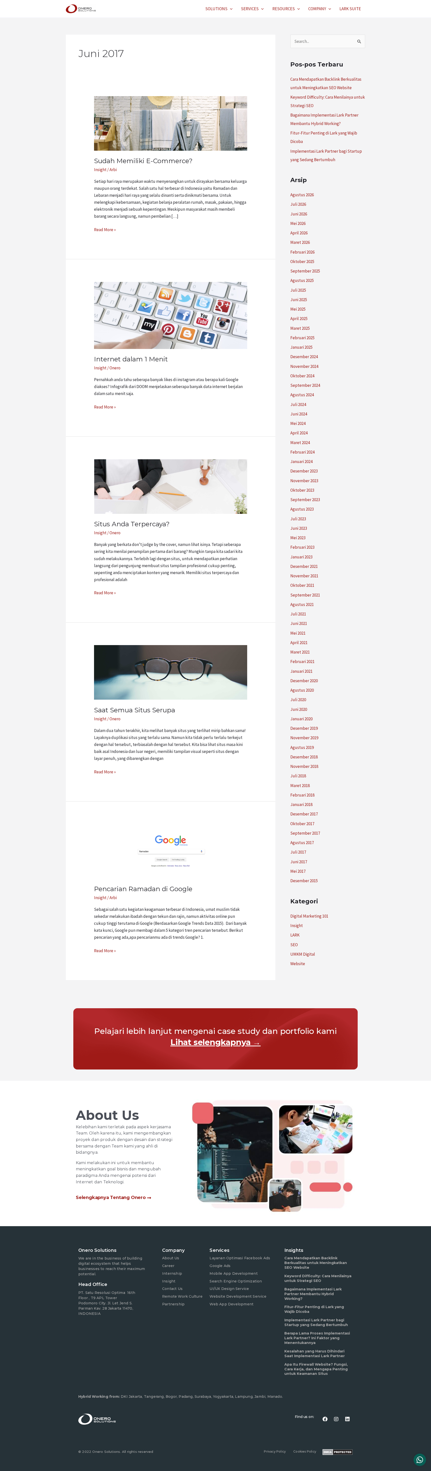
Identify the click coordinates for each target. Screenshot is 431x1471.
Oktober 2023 (302, 490)
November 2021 (304, 576)
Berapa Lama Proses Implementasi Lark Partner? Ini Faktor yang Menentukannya (317, 1338)
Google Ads (220, 1266)
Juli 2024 (298, 404)
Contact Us (172, 1288)
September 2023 (305, 499)
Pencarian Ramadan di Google (143, 889)
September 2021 (305, 595)
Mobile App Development (233, 1273)
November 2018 (304, 766)
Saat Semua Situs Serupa (134, 710)
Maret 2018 (300, 785)
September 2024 (305, 385)
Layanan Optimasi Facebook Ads (240, 1258)
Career (168, 1266)
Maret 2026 (300, 242)
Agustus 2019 (302, 747)
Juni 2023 (298, 528)
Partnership (173, 1304)
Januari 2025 (301, 347)
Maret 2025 (300, 328)
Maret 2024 (300, 442)
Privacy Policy (275, 1451)
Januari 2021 (301, 671)
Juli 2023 (298, 519)
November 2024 (304, 366)
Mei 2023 (298, 537)
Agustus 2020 (302, 690)
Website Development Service (238, 1296)
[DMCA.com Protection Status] (338, 1451)
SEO (294, 944)
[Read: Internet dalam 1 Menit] (170, 315)
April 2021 (299, 642)
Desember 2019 (304, 728)
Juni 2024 (298, 414)
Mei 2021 (298, 633)
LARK (295, 935)
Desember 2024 (304, 356)
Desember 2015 (304, 880)
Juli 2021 (298, 614)
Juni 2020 (298, 709)
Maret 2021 (300, 652)
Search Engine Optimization (236, 1281)
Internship (172, 1273)
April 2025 (299, 318)
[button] (229, 8)
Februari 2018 (302, 795)
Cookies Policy (304, 1451)
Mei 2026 (298, 223)
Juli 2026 (298, 204)
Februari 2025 (302, 337)
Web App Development (231, 1304)
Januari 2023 (301, 557)
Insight (100, 169)
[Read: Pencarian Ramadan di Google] (170, 851)
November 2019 (304, 737)
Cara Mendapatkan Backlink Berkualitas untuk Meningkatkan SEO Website (315, 1263)
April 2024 (299, 433)
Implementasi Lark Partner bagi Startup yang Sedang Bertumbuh (316, 1322)
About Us (170, 1258)
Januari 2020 (301, 719)
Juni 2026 (298, 214)
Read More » (105, 229)
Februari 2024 (302, 452)
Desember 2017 (304, 814)
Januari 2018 (301, 804)
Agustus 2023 (302, 509)
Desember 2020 (304, 680)
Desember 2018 (304, 757)
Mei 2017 (298, 871)
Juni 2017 (298, 862)
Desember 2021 (304, 566)
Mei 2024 (298, 423)
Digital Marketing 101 (309, 916)
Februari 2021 (302, 661)
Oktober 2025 (302, 261)
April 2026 (299, 233)
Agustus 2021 (302, 604)
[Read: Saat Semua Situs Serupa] (170, 672)
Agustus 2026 (302, 195)
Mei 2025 (298, 309)
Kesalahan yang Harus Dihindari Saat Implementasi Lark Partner (314, 1353)
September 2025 (305, 271)
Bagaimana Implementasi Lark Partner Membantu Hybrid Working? (313, 1294)
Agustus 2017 (302, 842)
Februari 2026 (302, 252)
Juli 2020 (298, 699)
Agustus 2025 (302, 280)
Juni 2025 (298, 299)
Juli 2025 (298, 290)
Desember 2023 (304, 471)
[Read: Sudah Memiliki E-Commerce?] (170, 123)
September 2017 (305, 833)
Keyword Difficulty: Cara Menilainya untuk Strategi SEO (317, 1278)
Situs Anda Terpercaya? (132, 524)
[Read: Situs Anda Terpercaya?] (170, 486)
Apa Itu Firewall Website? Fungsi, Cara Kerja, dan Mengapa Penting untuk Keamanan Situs (316, 1369)
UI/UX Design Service (229, 1288)
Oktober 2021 (302, 585)
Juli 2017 (298, 852)
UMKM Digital (302, 954)
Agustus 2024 (302, 395)
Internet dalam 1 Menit (131, 359)
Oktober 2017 (302, 823)
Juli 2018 (298, 776)
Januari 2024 (301, 461)
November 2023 (304, 480)
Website (297, 963)
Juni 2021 (298, 623)
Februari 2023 (302, 547)
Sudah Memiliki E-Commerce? (143, 161)
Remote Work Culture (182, 1296)
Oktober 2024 (302, 376)
